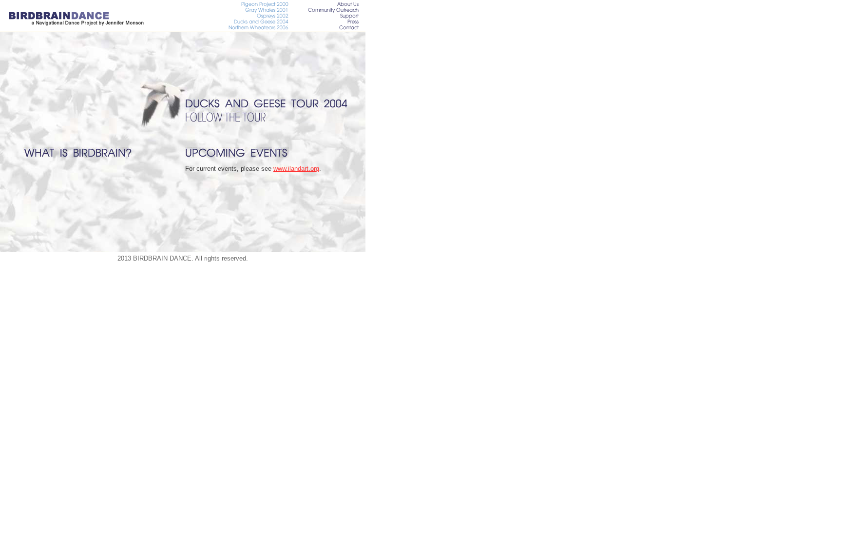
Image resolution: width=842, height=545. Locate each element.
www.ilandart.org (296, 168)
